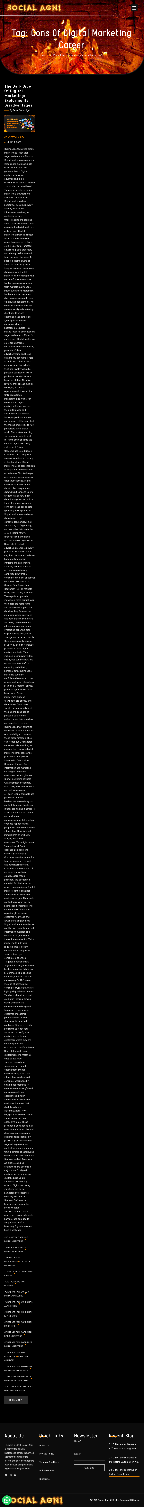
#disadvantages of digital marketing (18, 1324)
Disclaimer (44, 1479)
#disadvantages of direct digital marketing (18, 1344)
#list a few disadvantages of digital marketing (18, 1389)
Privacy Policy (46, 1453)
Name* (77, 1441)
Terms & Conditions (49, 1462)
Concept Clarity (14, 137)
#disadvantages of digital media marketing (18, 1334)
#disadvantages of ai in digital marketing (16, 1294)
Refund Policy (46, 1470)
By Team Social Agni (20, 110)
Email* (77, 1454)
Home (43, 55)
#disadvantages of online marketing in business (18, 1368)
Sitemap (135, 1500)
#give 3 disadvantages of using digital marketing (17, 1378)
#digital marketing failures (14, 1284)
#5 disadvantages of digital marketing (15, 1249)
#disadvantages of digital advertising (18, 1304)
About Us (44, 1445)
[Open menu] (134, 7)
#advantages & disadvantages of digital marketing (17, 1261)
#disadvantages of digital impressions (18, 1314)
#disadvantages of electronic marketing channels (16, 1356)
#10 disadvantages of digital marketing (16, 1239)
